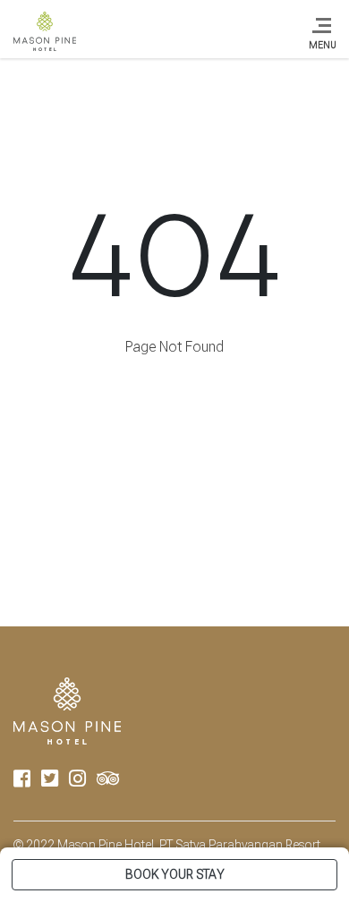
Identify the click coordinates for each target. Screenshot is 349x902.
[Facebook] (21, 780)
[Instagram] (77, 780)
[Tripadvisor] (108, 780)
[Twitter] (49, 780)
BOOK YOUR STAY (175, 874)
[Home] (44, 31)
